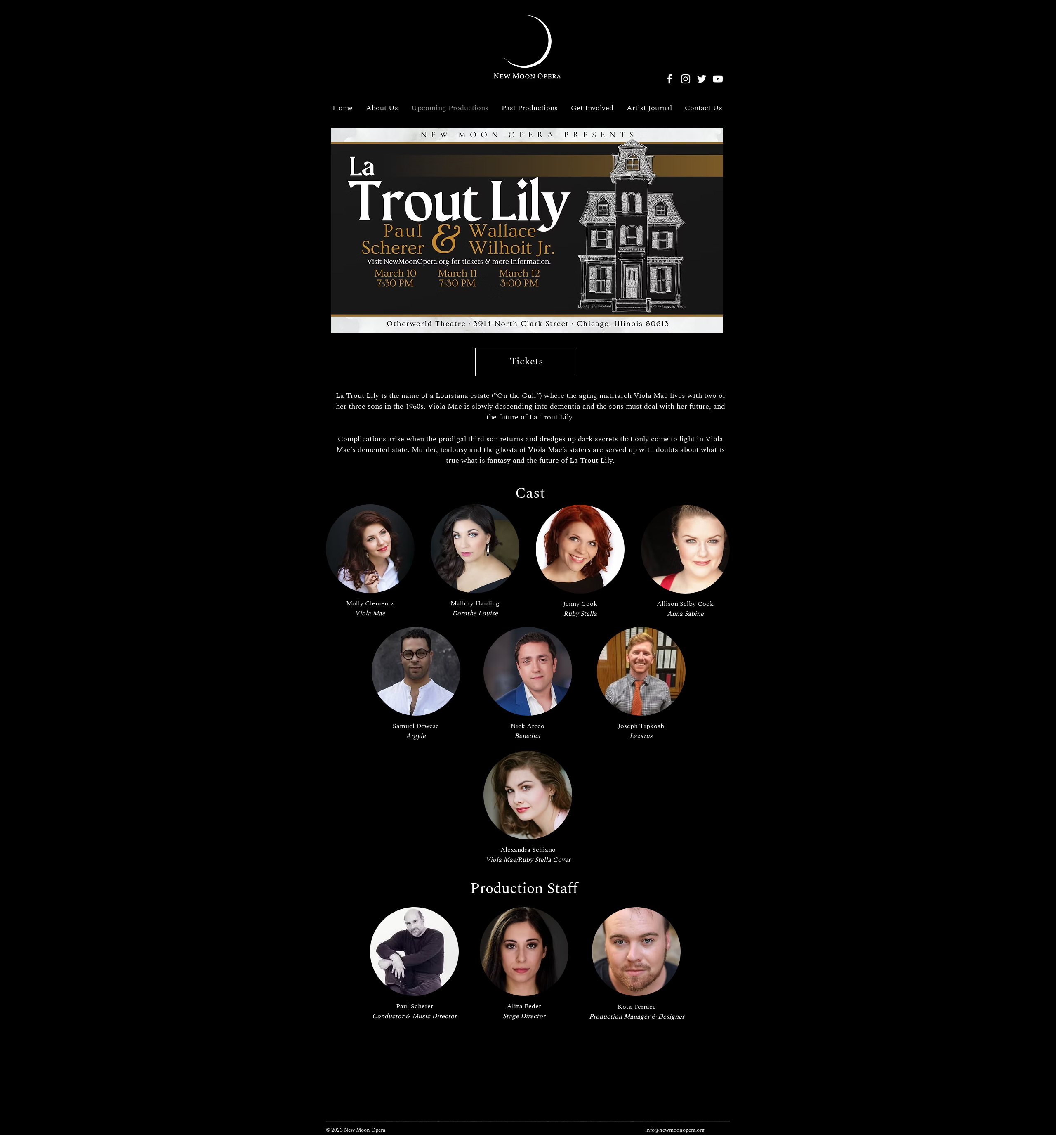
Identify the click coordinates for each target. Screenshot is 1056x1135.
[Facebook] (669, 79)
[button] (370, 548)
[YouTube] (718, 79)
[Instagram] (685, 79)
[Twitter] (701, 79)
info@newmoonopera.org (675, 1130)
